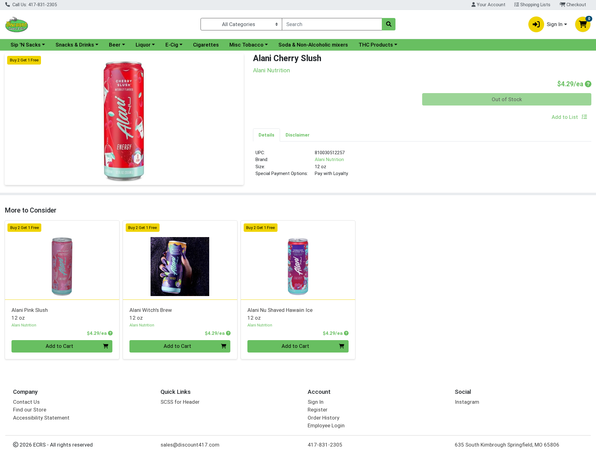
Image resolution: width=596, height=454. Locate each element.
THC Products (376, 45)
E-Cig (171, 45)
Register (317, 410)
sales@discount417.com (189, 445)
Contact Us (26, 402)
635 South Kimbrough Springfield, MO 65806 (507, 445)
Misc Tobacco (246, 45)
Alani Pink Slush (29, 314)
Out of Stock (507, 99)
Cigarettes (206, 45)
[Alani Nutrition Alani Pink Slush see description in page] (62, 260)
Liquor (143, 45)
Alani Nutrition (329, 159)
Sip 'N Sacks (26, 45)
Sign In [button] (554, 24)
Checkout (575, 4)
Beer (114, 45)
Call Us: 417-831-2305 (34, 4)
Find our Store (29, 410)
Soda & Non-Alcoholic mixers (313, 45)
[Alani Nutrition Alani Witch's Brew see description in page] (180, 260)
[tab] (266, 134)
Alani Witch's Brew (150, 314)
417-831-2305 (325, 445)
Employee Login (326, 425)
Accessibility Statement (41, 418)
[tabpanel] (422, 165)
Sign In (315, 402)
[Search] (388, 24)
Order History (323, 418)
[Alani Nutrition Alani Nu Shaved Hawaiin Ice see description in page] (298, 260)
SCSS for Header (180, 402)
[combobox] (332, 24)
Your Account (490, 4)
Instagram (467, 402)
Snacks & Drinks (75, 45)
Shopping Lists (534, 4)
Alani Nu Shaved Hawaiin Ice (280, 314)
